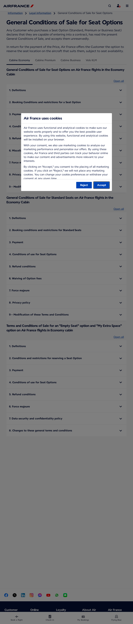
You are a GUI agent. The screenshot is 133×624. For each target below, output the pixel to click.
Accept (101, 185)
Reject (84, 185)
